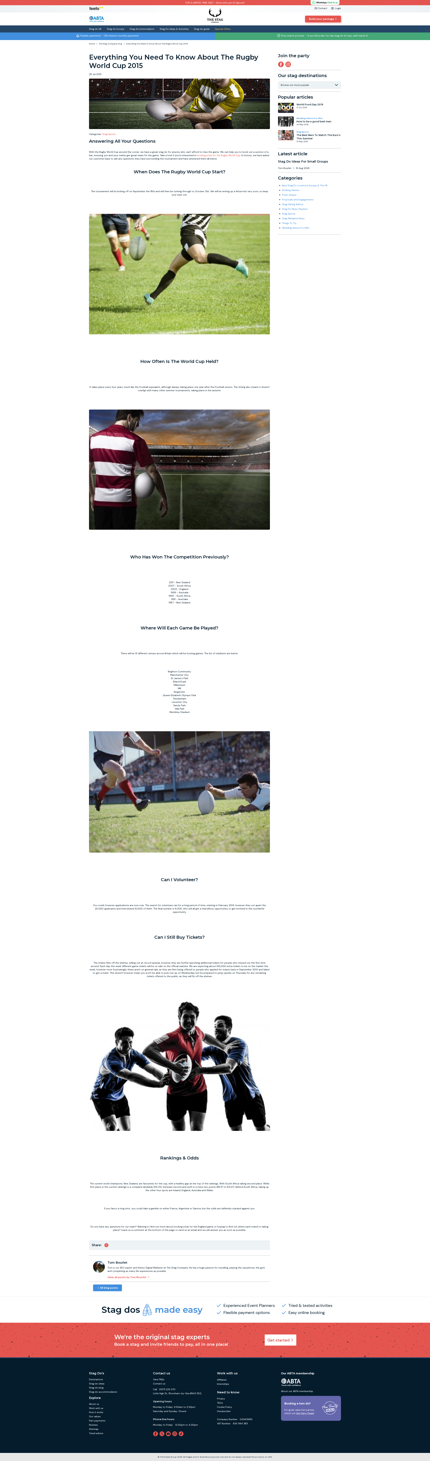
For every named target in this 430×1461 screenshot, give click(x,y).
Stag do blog (96, 1387)
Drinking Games (290, 190)
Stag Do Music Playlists (295, 208)
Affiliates (222, 1379)
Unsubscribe (224, 1411)
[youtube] (169, 1433)
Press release (289, 194)
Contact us (159, 1383)
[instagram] (288, 64)
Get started (278, 1340)
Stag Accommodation (142, 28)
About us (94, 1403)
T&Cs (220, 1402)
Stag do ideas (96, 1383)
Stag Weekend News (293, 218)
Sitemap (93, 1429)
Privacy (221, 1398)
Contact (322, 8)
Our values (95, 1416)
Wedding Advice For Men (309, 118)
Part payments (97, 1420)
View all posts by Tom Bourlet (127, 1277)
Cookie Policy (224, 1407)
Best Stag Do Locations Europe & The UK (305, 185)
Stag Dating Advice (292, 204)
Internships (223, 1383)
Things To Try (289, 223)
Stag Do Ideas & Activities (174, 28)
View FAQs (158, 1379)
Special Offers (223, 28)
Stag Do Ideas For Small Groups (303, 161)
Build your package (321, 19)
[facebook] (156, 1433)
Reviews (93, 1424)
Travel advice (96, 1433)
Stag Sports (109, 134)
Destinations (96, 1379)
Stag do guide (202, 28)
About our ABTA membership (297, 1391)
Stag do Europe (115, 28)
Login (338, 8)
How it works (96, 1412)
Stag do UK (95, 28)
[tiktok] (182, 1433)
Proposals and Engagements (298, 199)
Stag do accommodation (103, 1391)
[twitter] (162, 1433)
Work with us (96, 1408)
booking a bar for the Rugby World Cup (218, 155)
